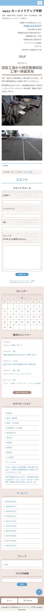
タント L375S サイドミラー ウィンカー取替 (22, 383)
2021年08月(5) (11, 536)
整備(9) (9, 443)
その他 (5, 166)
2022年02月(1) (11, 511)
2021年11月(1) (11, 521)
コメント (14, 237)
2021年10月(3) (11, 526)
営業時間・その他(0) (14, 428)
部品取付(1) (11, 433)
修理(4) (9, 452)
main (33, 281)
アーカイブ (22, 493)
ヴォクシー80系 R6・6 (12, 345)
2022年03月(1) (11, 506)
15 (16, 317)
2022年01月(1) (11, 516)
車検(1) (9, 413)
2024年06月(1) (11, 502)
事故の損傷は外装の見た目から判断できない (20, 355)
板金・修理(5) (12, 418)
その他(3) (10, 457)
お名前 (6, 195)
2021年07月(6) (11, 541)
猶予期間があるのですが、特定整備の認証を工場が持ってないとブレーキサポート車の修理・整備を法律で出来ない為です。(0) (22, 479)
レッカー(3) (11, 462)
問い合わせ (28, 601)
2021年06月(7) (11, 546)
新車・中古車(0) (13, 423)
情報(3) (9, 448)
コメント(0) (27, 172)
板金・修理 (16, 370)
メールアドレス (9, 209)
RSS (6, 565)
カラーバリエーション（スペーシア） (17, 374)
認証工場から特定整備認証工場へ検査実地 (19, 364)
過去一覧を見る (22, 392)
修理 (14, 351)
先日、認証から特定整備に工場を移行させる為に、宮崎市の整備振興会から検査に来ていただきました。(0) (22, 469)
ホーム (9, 601)
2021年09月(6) (11, 531)
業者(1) (9, 438)
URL (4, 222)
